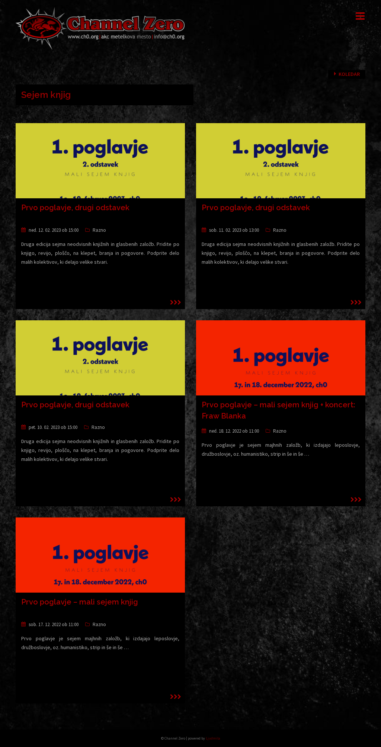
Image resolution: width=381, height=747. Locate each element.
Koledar (349, 74)
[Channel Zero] (100, 28)
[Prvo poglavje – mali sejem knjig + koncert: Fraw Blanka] (280, 367)
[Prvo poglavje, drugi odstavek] (100, 170)
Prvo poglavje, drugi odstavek (75, 207)
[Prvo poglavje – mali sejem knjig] (100, 564)
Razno (99, 230)
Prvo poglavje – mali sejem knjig (79, 601)
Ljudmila (213, 738)
